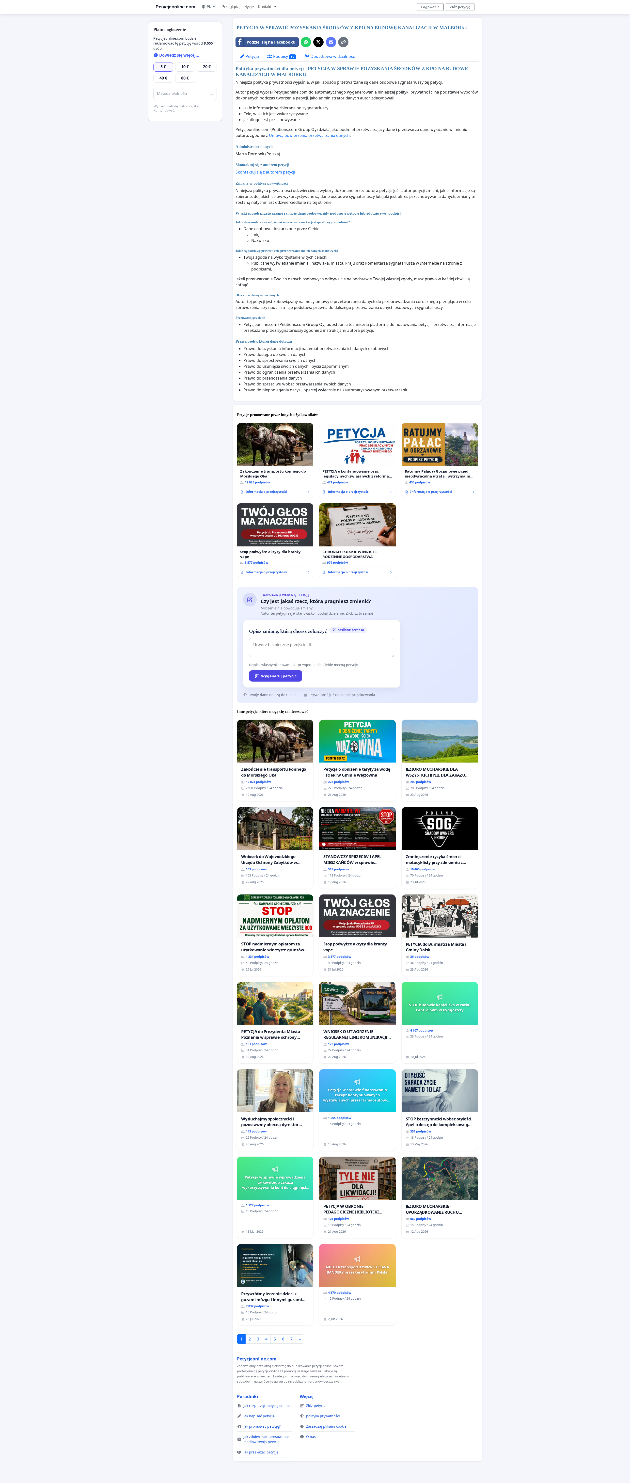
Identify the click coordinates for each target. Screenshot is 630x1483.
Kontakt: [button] (265, 7)
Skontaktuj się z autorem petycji (265, 172)
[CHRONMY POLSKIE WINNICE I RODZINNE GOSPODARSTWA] (357, 540)
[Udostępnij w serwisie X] (318, 42)
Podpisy (283, 56)
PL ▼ (211, 7)
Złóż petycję (460, 7)
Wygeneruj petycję (279, 675)
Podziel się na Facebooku (271, 42)
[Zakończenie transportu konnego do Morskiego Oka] (275, 460)
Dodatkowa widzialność (332, 56)
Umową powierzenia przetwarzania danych (309, 135)
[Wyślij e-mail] (331, 42)
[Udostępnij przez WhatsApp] (306, 42)
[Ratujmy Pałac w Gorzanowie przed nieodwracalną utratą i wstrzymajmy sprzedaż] (440, 460)
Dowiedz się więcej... (178, 55)
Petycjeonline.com (175, 6)
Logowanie (430, 7)
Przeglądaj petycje (237, 7)
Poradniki (247, 1396)
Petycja (252, 56)
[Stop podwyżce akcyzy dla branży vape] (275, 540)
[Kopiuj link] (343, 42)
